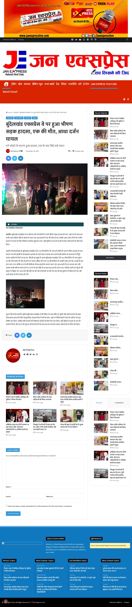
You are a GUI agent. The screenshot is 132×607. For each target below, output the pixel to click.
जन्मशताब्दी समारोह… (117, 336)
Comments (119, 402)
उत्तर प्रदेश (9, 118)
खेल (20, 84)
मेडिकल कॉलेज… (116, 347)
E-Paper (21, 39)
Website (49, 496)
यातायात (16, 112)
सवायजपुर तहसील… (117, 302)
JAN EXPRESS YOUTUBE (104, 84)
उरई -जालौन (18, 118)
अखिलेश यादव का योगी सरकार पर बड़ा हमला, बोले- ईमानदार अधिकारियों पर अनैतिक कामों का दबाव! (17, 428)
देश (57, 84)
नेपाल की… (114, 370)
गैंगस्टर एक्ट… (114, 279)
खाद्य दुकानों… (114, 359)
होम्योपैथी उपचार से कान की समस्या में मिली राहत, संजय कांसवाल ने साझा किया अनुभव (118, 244)
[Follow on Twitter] (20, 151)
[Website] (24, 354)
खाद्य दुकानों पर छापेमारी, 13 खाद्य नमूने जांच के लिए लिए (117, 218)
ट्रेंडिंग (13, 84)
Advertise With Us (9, 39)
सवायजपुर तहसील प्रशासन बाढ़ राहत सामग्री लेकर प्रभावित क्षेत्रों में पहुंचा (71, 399)
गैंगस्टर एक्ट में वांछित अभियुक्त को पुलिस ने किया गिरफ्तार (17, 398)
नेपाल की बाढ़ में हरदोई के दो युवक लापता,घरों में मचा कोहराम (71, 426)
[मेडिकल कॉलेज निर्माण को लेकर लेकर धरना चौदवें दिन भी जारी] (101, 207)
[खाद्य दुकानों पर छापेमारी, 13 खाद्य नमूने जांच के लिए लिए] (101, 219)
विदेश (64, 84)
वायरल (27, 84)
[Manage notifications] (6, 601)
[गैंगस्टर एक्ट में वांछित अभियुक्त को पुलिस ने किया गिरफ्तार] (17, 388)
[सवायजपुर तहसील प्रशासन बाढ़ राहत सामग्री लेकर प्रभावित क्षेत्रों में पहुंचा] (72, 388)
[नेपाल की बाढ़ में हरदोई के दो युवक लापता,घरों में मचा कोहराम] (72, 415)
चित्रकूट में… (114, 324)
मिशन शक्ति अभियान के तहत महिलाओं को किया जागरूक (42, 398)
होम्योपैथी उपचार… (116, 382)
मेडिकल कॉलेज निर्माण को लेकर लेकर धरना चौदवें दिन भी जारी (117, 206)
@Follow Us (96, 538)
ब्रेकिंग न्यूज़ (37, 84)
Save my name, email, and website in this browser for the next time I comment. (40, 506)
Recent (99, 402)
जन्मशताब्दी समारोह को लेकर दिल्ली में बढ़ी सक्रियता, (117, 194)
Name (9, 486)
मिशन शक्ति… (114, 290)
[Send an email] (22, 151)
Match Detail (10, 92)
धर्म (79, 84)
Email (8, 496)
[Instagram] (36, 354)
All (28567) (110, 257)
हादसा (34, 118)
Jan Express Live (39, 602)
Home (9, 112)
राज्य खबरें (49, 84)
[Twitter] (14, 158)
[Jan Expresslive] (66, 62)
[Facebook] (8, 158)
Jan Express (15, 151)
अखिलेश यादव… (115, 313)
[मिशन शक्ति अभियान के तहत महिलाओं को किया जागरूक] (44, 388)
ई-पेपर (86, 84)
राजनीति (72, 84)
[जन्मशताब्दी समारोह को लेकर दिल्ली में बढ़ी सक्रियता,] (101, 194)
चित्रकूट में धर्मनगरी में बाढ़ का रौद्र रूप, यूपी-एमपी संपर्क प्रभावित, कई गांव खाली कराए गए (44, 427)
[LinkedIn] (20, 158)
